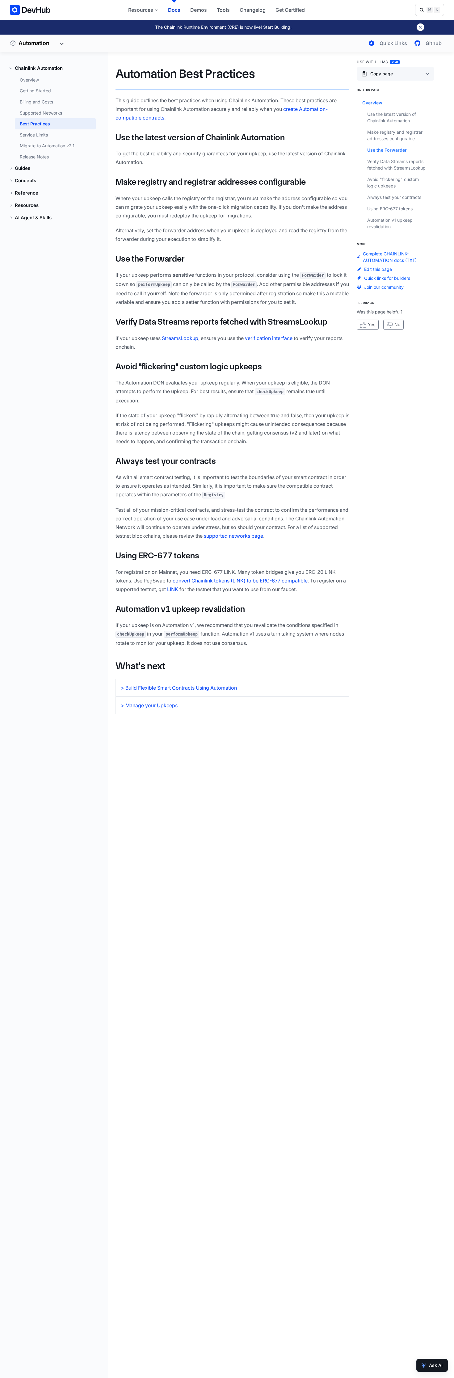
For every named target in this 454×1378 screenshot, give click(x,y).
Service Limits (34, 134)
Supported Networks (41, 113)
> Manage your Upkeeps (149, 705)
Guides (22, 168)
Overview (29, 79)
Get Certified (290, 9)
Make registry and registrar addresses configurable (211, 182)
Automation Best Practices (185, 73)
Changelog (253, 9)
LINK (172, 589)
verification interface (268, 338)
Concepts (25, 181)
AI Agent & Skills (33, 218)
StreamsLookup (180, 338)
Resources (27, 205)
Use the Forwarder (150, 259)
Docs (174, 9)
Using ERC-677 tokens (157, 555)
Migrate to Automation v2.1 (47, 146)
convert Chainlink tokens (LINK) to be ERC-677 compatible (240, 581)
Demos (198, 9)
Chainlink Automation (39, 68)
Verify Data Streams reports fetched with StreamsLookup (221, 322)
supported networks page (233, 536)
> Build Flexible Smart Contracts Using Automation (179, 688)
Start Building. (277, 27)
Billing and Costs (36, 101)
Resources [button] (140, 9)
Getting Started (35, 91)
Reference (26, 193)
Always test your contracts (166, 461)
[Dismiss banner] (420, 27)
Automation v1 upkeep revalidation (180, 609)
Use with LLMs (377, 62)
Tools (223, 9)
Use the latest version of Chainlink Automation (200, 137)
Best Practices (35, 123)
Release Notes (34, 156)
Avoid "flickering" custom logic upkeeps (189, 366)
